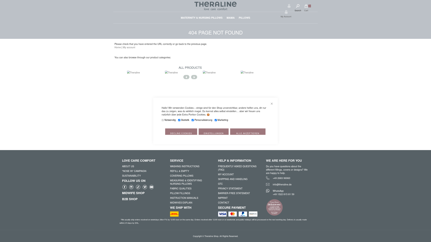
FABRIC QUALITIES (180, 188)
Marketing (223, 120)
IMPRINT (223, 197)
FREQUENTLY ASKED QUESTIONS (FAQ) (237, 168)
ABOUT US (128, 166)
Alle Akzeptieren (247, 133)
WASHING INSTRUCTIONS (184, 166)
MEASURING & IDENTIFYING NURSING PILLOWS (186, 182)
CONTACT (223, 202)
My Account (286, 16)
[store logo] (215, 6)
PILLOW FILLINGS (180, 193)
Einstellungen (214, 133)
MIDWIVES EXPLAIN (181, 202)
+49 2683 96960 (281, 178)
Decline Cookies (181, 133)
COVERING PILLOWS (181, 175)
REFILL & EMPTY (179, 171)
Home (117, 47)
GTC (220, 183)
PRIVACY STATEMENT (230, 188)
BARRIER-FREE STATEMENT (234, 193)
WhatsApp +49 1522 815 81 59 (283, 192)
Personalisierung (203, 120)
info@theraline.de (282, 184)
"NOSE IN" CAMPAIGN (134, 171)
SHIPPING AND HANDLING (232, 179)
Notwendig (170, 120)
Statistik (185, 120)
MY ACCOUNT (226, 174)
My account (129, 47)
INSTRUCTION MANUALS (184, 197)
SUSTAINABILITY (131, 175)
